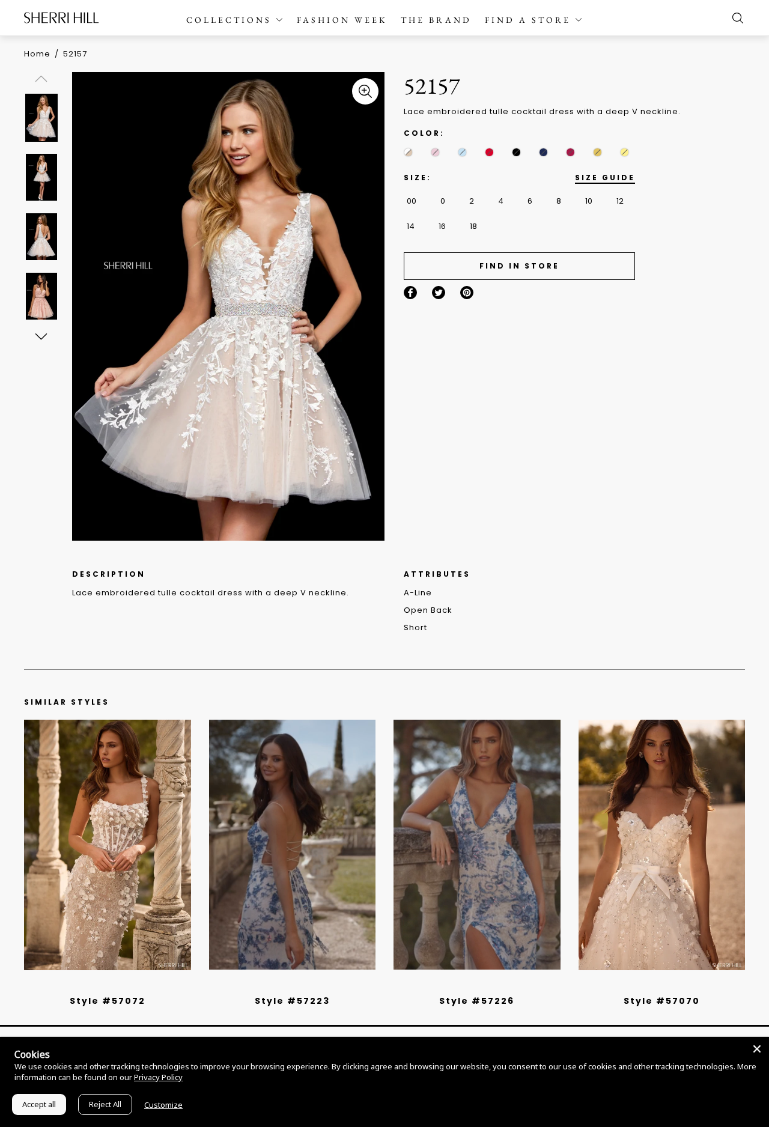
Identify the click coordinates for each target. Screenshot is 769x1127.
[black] (516, 152)
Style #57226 (476, 1001)
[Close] (757, 1049)
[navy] (543, 152)
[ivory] (648, 985)
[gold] (597, 152)
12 (620, 201)
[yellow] (624, 152)
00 (411, 201)
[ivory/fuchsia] (296, 985)
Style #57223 (292, 1001)
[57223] (292, 845)
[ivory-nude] (408, 152)
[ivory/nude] (120, 985)
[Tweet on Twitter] (438, 292)
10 (588, 201)
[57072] (107, 845)
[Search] (735, 18)
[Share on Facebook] (410, 292)
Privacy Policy (158, 1077)
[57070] (662, 845)
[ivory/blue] (287, 985)
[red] (489, 152)
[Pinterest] (466, 292)
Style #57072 (107, 1001)
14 (411, 226)
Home (37, 53)
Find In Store (519, 266)
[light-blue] (462, 152)
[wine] (570, 152)
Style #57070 (662, 1001)
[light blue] (102, 985)
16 (442, 226)
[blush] (435, 152)
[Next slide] (40, 336)
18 (473, 226)
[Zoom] (365, 91)
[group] (43, 117)
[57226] (477, 845)
